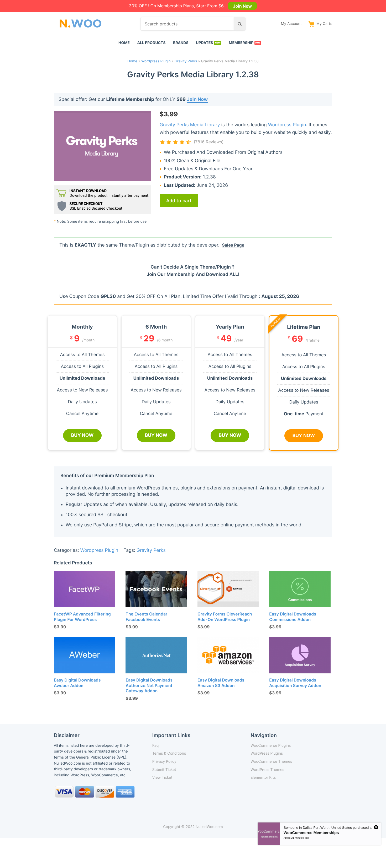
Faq (155, 745)
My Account (291, 23)
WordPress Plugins (267, 753)
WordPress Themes (267, 769)
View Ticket (162, 777)
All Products (151, 43)
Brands (181, 43)
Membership (241, 43)
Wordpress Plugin (156, 61)
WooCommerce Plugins (271, 745)
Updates (204, 43)
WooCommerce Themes (271, 761)
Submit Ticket (164, 769)
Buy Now (82, 435)
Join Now (242, 5)
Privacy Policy (164, 761)
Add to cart (179, 200)
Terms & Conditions (169, 753)
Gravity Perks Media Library (190, 125)
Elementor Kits (263, 777)
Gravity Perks (186, 61)
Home (124, 43)
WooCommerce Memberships (311, 833)
